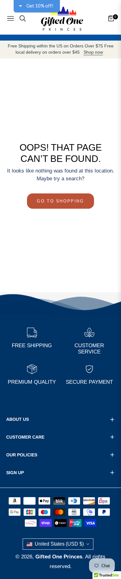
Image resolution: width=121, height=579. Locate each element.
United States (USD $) (59, 544)
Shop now (93, 52)
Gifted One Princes (58, 557)
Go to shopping (60, 201)
